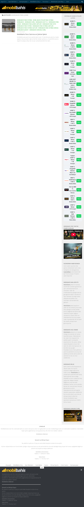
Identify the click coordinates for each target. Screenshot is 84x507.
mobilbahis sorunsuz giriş (38, 30)
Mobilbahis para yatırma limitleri (43, 26)
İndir (67, 1)
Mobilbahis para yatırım (24, 26)
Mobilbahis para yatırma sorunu (48, 28)
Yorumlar (45, 1)
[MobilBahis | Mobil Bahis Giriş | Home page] (14, 7)
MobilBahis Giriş (35, 1)
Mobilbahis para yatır (49, 24)
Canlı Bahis (38, 465)
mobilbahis (20, 22)
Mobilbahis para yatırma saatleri (27, 28)
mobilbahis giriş (30, 22)
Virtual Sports (54, 465)
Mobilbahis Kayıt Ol (42, 22)
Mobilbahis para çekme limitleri (31, 24)
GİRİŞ (79, 24)
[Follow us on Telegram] (81, 470)
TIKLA (79, 37)
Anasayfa (8, 465)
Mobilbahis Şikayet (23, 30)
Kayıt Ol (3, 1)
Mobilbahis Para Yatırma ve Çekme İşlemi (32, 34)
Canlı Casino (64, 465)
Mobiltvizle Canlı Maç (57, 1)
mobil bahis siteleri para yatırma (43, 20)
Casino (46, 465)
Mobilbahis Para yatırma (24, 20)
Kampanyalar (23, 1)
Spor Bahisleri (12, 1)
